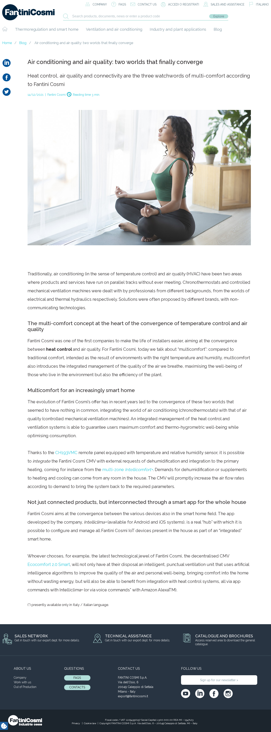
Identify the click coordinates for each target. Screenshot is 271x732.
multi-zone (127, 469)
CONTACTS (77, 687)
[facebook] (213, 693)
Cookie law (90, 723)
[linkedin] (199, 693)
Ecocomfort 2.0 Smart (49, 564)
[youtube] (185, 693)
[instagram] (228, 693)
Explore (218, 16)
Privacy (76, 723)
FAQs (77, 677)
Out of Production (25, 687)
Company (20, 677)
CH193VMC (66, 452)
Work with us (22, 682)
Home (7, 43)
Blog (218, 29)
